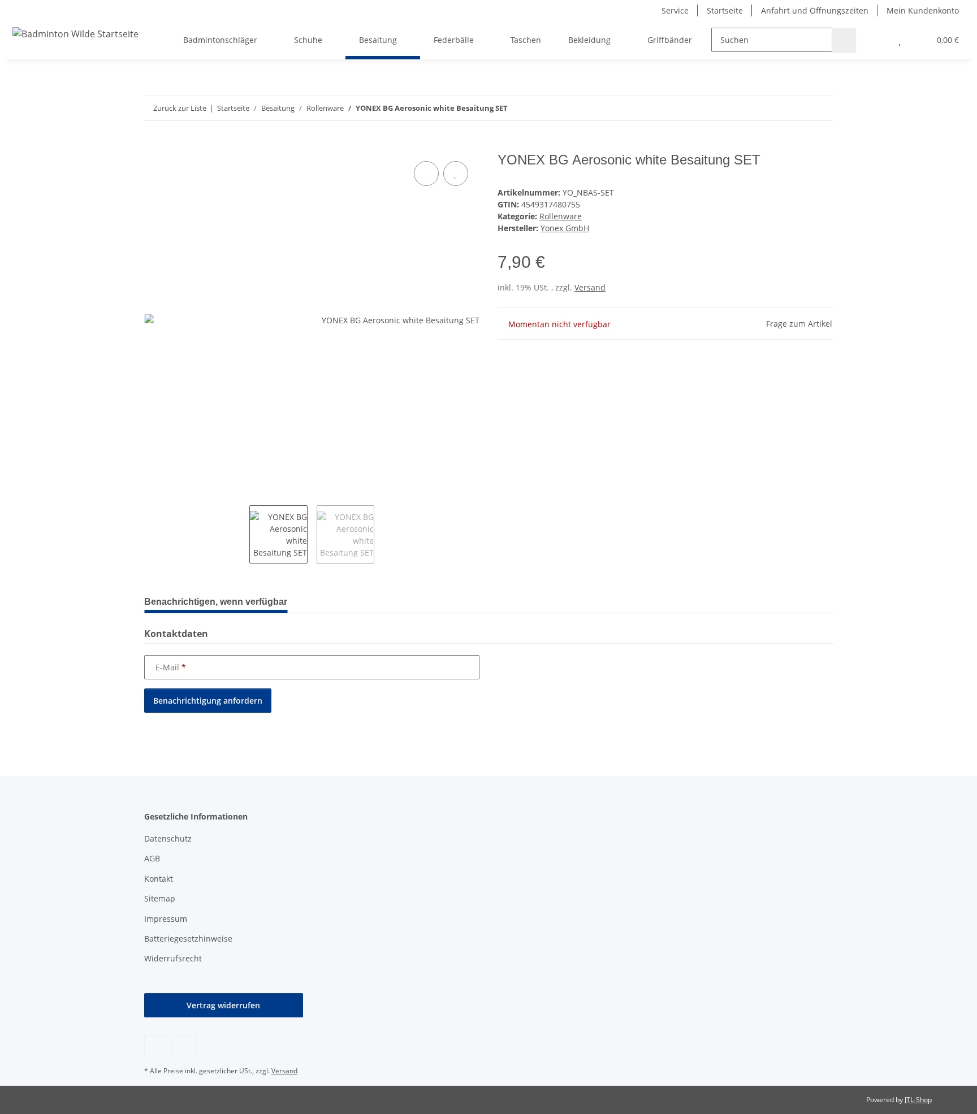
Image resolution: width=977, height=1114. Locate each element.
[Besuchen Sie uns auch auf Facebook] (155, 1045)
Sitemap (159, 898)
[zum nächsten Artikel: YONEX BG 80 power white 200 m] (821, 108)
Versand (590, 287)
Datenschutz (168, 838)
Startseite (725, 10)
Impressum (165, 918)
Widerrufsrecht (173, 958)
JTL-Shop (918, 1099)
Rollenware (560, 216)
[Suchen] (844, 40)
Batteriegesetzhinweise (188, 938)
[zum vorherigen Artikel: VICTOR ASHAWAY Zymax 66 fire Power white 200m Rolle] (796, 108)
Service (675, 10)
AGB (152, 858)
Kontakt (158, 878)
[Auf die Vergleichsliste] (426, 173)
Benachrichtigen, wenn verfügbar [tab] (215, 601)
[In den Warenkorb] (153, 146)
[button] (877, 39)
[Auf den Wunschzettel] (455, 173)
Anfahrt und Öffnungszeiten (814, 10)
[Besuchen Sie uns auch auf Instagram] (183, 1045)
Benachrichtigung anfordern (207, 700)
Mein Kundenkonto (923, 10)
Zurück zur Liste (179, 108)
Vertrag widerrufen (223, 1005)
